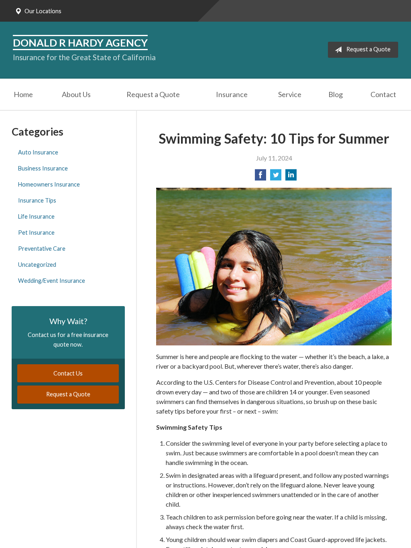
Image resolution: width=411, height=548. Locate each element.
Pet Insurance (36, 232)
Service (289, 94)
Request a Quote (368, 49)
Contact (383, 94)
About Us (76, 94)
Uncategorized (37, 264)
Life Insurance (36, 216)
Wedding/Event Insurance (51, 280)
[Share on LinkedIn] (291, 177)
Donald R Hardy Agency (80, 43)
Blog (335, 94)
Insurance (232, 94)
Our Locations (42, 11)
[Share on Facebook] (260, 177)
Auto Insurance (38, 152)
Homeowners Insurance (49, 184)
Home (23, 94)
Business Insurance (43, 168)
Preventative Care (41, 248)
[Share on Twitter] (275, 177)
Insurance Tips (37, 200)
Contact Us (68, 373)
